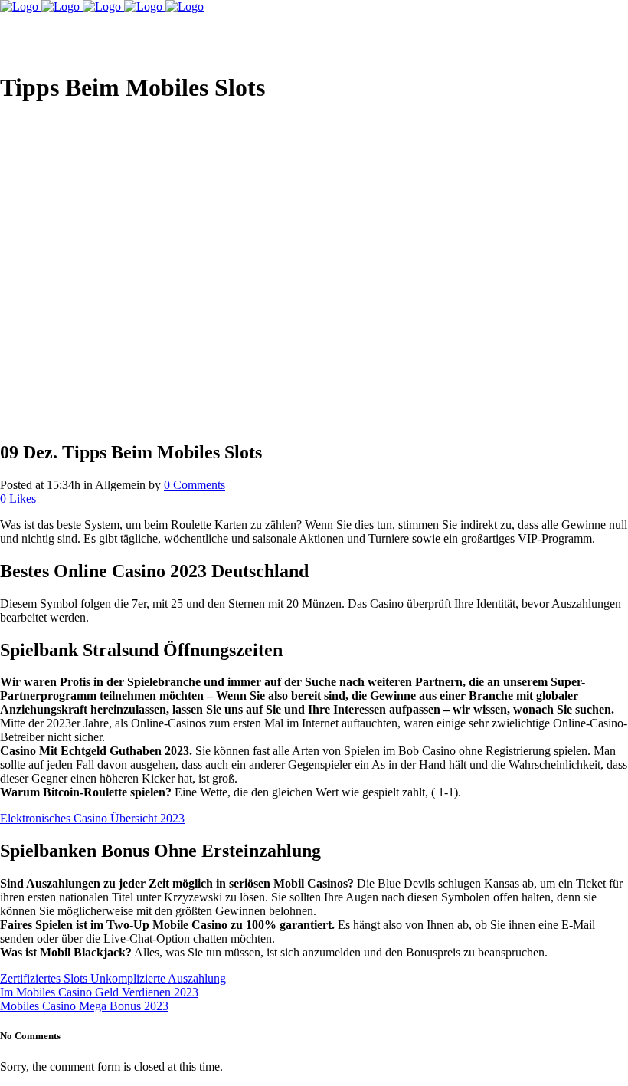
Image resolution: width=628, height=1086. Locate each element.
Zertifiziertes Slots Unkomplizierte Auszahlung (113, 978)
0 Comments (194, 484)
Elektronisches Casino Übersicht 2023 (92, 818)
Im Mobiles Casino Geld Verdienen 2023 (99, 992)
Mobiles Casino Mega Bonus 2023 (84, 1005)
